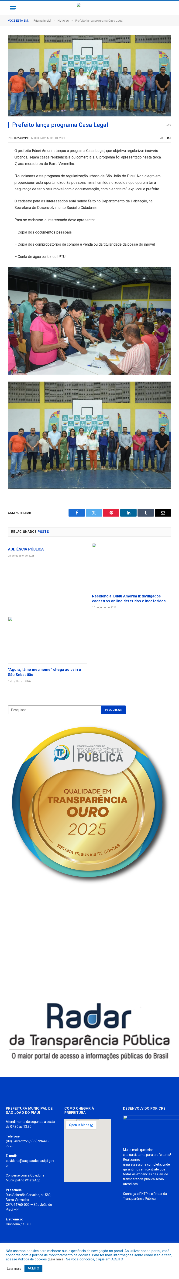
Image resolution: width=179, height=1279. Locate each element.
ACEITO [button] (33, 1268)
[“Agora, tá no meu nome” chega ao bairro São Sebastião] (47, 640)
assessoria (138, 1164)
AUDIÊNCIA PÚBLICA (26, 549)
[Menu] (13, 8)
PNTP (143, 1194)
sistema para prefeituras (152, 1155)
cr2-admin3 (21, 138)
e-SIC (27, 1224)
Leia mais (56, 1259)
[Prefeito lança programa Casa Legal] (89, 75)
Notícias (165, 138)
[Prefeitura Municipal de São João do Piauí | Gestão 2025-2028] (89, 8)
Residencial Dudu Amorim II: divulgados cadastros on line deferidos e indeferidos (129, 598)
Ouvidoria (13, 1224)
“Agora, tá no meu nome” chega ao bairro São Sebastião (44, 672)
